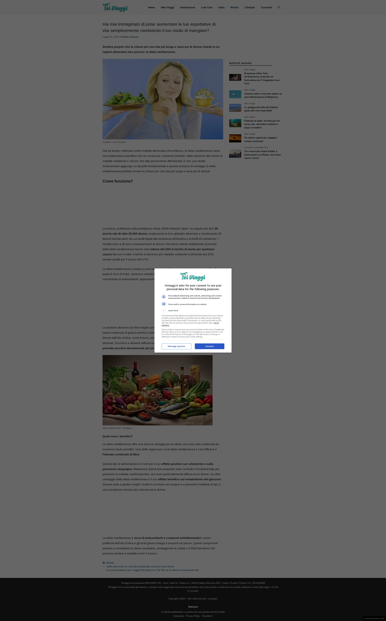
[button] (193, 310)
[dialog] (193, 310)
